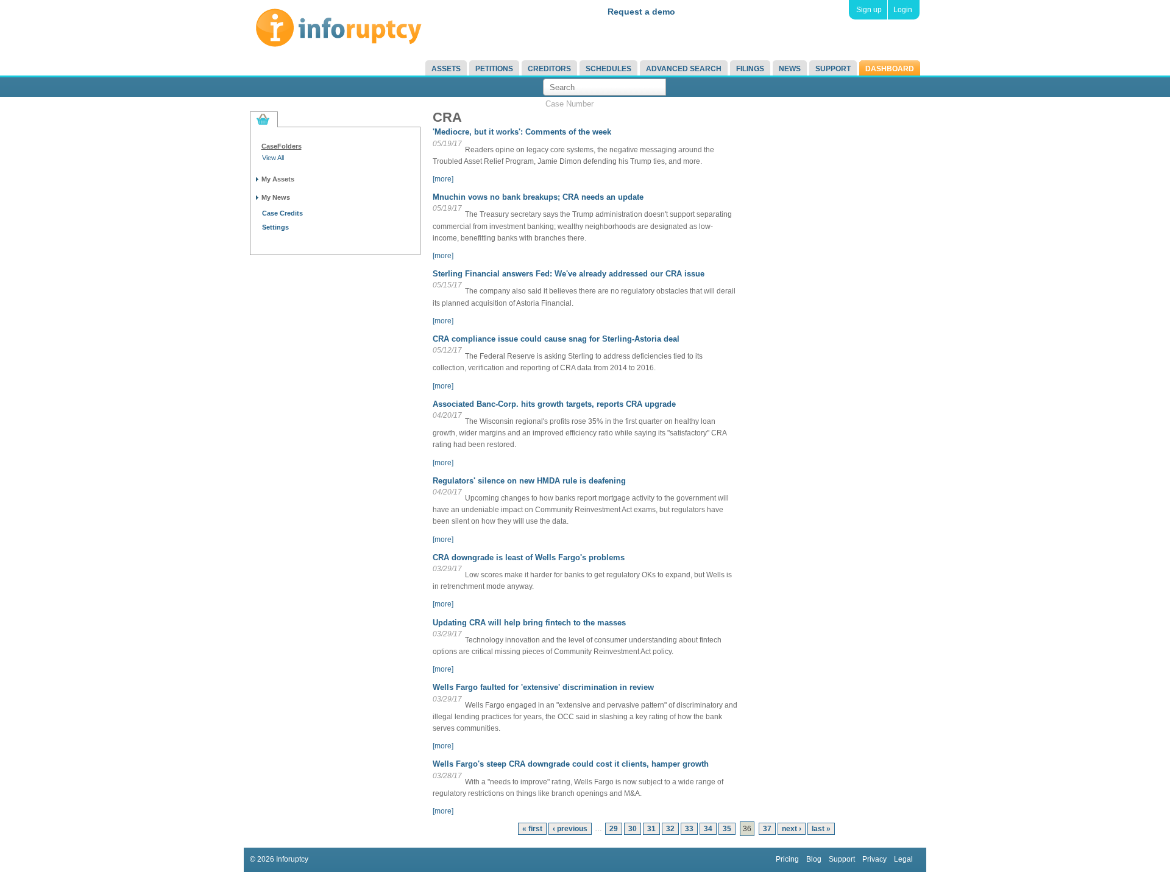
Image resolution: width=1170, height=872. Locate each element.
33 (689, 829)
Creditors (549, 69)
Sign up (869, 9)
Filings (750, 69)
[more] (443, 179)
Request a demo (641, 11)
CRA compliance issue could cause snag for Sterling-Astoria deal (556, 338)
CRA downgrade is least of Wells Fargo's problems (529, 557)
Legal (903, 859)
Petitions (494, 69)
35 (727, 829)
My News (275, 197)
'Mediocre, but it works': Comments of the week (522, 131)
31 (651, 829)
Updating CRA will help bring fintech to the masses (529, 622)
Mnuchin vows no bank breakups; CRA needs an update (538, 197)
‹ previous (570, 829)
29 (613, 829)
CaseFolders (281, 146)
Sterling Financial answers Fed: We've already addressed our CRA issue (568, 273)
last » (821, 829)
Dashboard (889, 69)
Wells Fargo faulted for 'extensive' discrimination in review (543, 687)
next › (791, 829)
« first (532, 829)
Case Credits (282, 213)
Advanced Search (684, 69)
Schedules (608, 69)
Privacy (874, 859)
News (790, 69)
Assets (446, 69)
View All (273, 157)
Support (833, 69)
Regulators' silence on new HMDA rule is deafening (529, 480)
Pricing (787, 859)
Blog (813, 859)
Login (902, 9)
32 (670, 829)
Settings (275, 227)
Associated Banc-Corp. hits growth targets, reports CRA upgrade (554, 404)
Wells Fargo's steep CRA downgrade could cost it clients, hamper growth (571, 763)
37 (767, 829)
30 (632, 829)
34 (708, 829)
